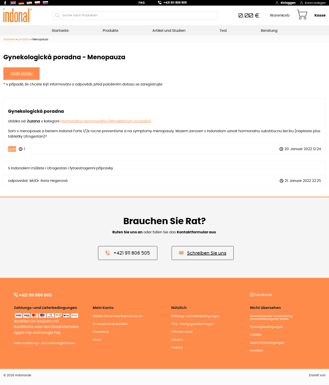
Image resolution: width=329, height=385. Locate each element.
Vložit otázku (21, 73)
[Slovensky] (46, 2)
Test (223, 30)
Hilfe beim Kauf (181, 331)
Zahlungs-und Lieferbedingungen (195, 316)
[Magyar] (30, 2)
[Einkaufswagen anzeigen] (302, 15)
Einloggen (288, 3)
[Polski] (38, 2)
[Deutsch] (22, 2)
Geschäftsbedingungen (267, 342)
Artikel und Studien (169, 30)
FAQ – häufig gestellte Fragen (192, 324)
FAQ (142, 2)
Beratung (269, 30)
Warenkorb (280, 15)
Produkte (110, 30)
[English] (14, 2)
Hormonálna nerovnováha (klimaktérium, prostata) (105, 121)
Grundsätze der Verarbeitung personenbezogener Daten (271, 318)
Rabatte (177, 339)
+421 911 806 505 (175, 2)
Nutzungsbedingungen (266, 326)
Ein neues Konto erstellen (110, 324)
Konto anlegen (315, 3)
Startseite (60, 30)
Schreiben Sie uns (206, 253)
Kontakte (256, 350)
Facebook (263, 295)
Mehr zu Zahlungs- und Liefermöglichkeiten (44, 343)
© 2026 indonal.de (17, 375)
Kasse (320, 15)
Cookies (255, 334)
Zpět (12, 149)
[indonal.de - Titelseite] (17, 15)
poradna (24, 39)
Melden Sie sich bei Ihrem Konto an (117, 316)
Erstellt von (317, 375)
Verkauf (176, 347)
